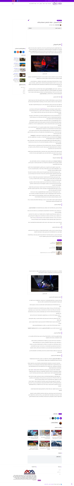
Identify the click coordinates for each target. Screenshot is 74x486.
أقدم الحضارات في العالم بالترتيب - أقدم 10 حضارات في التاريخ (16, 65)
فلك (38, 3)
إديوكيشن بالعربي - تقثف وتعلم (49, 484)
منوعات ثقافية (59, 20)
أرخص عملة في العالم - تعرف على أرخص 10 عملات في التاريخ (16, 70)
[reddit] (14, 1)
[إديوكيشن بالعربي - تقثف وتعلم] (57, 3)
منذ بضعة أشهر (16, 68)
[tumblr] (19, 1)
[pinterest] (12, 1)
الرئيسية (49, 3)
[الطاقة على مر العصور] (59, 248)
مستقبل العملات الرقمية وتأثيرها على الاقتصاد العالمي (33, 449)
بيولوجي (40, 3)
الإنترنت (34, 369)
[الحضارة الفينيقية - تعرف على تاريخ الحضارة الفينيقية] (59, 253)
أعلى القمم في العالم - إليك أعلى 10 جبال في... (57, 449)
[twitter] (15, 1)
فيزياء (46, 3)
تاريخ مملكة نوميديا (52, 243)
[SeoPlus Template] (61, 484)
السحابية (38, 217)
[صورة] (22, 59)
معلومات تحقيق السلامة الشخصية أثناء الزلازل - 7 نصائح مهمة (16, 60)
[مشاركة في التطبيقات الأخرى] (50, 418)
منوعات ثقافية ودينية (32, 3)
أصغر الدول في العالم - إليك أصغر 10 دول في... (45, 438)
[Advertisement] (37, 13)
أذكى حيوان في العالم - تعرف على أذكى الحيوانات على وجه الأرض (16, 75)
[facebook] (17, 1)
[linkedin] (15, 52)
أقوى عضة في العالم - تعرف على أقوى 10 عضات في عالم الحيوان (16, 81)
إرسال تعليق (58, 456)
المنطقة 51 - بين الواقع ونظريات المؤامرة (45, 449)
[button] (58, 418)
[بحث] (12, 3)
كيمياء (44, 3)
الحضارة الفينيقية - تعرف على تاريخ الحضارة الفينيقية (47, 252)
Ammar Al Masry (55, 422)
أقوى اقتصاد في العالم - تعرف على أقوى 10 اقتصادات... (33, 438)
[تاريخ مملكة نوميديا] (59, 243)
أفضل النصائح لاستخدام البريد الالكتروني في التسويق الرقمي (57, 438)
